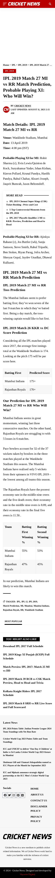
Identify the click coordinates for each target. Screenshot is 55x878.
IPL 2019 (22, 65)
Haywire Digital (27, 874)
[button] (5, 4)
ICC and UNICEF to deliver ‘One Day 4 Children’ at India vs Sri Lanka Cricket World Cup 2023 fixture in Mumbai (27, 752)
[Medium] (22, 795)
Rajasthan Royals (11, 610)
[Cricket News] (24, 4)
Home (6, 65)
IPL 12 (25, 602)
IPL (13, 65)
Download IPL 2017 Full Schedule (23, 646)
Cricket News (22, 106)
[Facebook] (5, 795)
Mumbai (28, 606)
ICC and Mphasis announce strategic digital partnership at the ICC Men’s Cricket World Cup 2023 (26, 775)
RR (22, 610)
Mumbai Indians (41, 606)
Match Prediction (11, 606)
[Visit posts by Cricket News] (6, 109)
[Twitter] (9, 795)
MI (21, 606)
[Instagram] (13, 795)
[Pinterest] (18, 795)
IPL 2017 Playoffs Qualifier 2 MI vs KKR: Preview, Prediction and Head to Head (25, 221)
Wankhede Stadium (34, 610)
